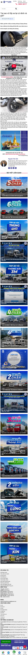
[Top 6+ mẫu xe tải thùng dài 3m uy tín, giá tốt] (14, 273)
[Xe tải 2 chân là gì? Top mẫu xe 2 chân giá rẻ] (14, 381)
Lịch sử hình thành (4, 578)
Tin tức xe (2, 617)
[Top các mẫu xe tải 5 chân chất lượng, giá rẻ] (14, 187)
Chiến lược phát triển (4, 582)
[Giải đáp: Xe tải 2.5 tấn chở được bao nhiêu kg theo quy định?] (14, 252)
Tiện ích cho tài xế (6, 641)
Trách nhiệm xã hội (4, 579)
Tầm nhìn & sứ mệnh (4, 573)
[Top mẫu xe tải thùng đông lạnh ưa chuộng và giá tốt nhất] (14, 532)
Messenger (19, 654)
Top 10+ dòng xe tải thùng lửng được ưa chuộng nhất (13, 518)
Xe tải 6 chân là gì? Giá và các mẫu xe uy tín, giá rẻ (13, 216)
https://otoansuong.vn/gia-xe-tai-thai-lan (15, 154)
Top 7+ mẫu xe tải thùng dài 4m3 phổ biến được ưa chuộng (13, 237)
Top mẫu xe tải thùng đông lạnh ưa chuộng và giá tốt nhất (13, 539)
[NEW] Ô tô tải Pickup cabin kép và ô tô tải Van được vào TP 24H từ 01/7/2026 (12, 367)
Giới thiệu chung (3, 572)
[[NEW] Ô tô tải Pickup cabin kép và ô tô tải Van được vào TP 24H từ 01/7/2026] (14, 359)
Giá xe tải (2, 615)
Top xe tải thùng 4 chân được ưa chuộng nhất (12, 324)
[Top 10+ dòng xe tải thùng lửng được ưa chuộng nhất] (14, 510)
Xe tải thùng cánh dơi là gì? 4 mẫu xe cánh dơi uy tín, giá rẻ (14, 345)
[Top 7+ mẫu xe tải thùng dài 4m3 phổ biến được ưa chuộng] (14, 230)
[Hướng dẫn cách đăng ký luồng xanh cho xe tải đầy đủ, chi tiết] (14, 295)
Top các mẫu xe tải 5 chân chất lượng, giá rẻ (12, 195)
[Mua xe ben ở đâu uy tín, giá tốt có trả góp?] (14, 467)
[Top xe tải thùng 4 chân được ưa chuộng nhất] (14, 316)
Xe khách (2, 612)
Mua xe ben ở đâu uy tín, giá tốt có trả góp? (11, 475)
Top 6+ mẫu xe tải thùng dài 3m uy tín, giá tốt (12, 281)
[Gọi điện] (14, 651)
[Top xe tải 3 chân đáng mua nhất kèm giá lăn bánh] (14, 424)
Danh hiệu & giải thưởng (5, 581)
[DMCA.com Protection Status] (25, 647)
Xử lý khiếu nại (3, 576)
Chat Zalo (8, 654)
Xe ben (1, 608)
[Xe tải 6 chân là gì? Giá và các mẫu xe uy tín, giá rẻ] (14, 209)
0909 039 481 (19, 642)
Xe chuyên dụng (3, 609)
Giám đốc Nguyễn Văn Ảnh (5, 584)
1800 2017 (22, 4)
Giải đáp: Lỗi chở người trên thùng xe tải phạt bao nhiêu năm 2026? (13, 410)
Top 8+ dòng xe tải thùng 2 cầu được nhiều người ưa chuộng (14, 496)
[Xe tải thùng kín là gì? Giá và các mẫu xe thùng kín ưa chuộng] (14, 553)
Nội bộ (24, 1)
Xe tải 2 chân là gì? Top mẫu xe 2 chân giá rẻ (12, 389)
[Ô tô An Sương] (7, 1)
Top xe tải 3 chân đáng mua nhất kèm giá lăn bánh (13, 432)
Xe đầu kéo (2, 611)
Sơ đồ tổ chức (3, 575)
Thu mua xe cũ (3, 614)
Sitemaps (2, 618)
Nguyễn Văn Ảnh (13, 159)
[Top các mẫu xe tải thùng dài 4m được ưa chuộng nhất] (14, 446)
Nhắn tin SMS (25, 654)
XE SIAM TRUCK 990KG (7, 77)
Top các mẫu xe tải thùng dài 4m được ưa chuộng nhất (13, 453)
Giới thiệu (15, 1)
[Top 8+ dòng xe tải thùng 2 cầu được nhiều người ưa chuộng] (14, 489)
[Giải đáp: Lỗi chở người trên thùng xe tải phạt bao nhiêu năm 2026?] (14, 403)
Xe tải (1, 605)
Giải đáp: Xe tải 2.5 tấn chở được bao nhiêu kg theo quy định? (13, 259)
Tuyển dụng (20, 1)
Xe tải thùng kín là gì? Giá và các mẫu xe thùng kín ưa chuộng (13, 561)
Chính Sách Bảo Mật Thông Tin (6, 585)
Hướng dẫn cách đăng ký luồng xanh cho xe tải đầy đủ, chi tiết (13, 302)
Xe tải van (2, 606)
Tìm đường (3, 654)
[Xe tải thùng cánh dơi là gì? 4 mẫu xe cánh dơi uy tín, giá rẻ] (14, 338)
